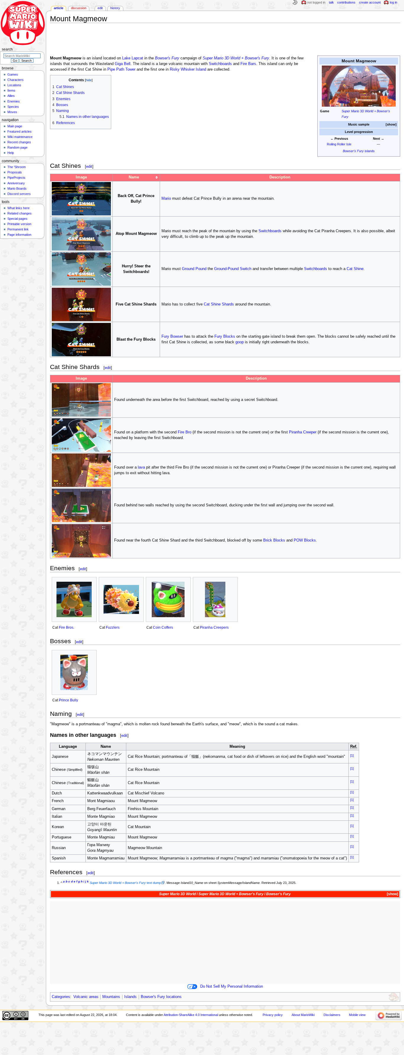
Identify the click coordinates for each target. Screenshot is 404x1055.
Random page (17, 147)
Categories (61, 997)
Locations (14, 85)
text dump (125, 883)
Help (10, 153)
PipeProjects (16, 177)
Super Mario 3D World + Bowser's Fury (236, 58)
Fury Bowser (172, 336)
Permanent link (18, 229)
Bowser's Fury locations (161, 997)
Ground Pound (194, 269)
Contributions (346, 2)
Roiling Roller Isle (339, 144)
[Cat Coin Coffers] (168, 599)
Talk (331, 2)
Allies (11, 95)
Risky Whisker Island (188, 69)
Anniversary (16, 183)
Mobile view (357, 1015)
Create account (370, 2)
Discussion (78, 8)
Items (11, 90)
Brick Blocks (274, 540)
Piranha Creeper (302, 432)
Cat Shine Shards (219, 304)
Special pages (17, 218)
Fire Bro (184, 432)
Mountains (111, 997)
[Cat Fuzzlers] (121, 599)
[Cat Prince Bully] (74, 672)
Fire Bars (248, 64)
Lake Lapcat (132, 58)
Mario (166, 198)
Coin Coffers (163, 627)
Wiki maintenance (20, 137)
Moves (12, 112)
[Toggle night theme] (295, 3)
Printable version (19, 224)
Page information (19, 234)
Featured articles (19, 131)
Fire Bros (66, 627)
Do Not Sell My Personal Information (231, 986)
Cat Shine (355, 269)
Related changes (19, 213)
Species (13, 106)
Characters (15, 80)
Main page (14, 126)
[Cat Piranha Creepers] (215, 599)
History (115, 8)
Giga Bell (122, 64)
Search (7, 49)
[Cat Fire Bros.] (74, 599)
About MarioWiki (303, 1015)
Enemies (13, 101)
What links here (18, 208)
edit (89, 166)
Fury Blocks (224, 336)
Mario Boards (17, 188)
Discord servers (19, 194)
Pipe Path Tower (121, 69)
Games (12, 74)
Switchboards (220, 64)
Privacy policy (273, 1015)
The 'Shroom (16, 167)
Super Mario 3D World (177, 894)
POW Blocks (305, 540)
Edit (100, 8)
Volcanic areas (85, 997)
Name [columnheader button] (134, 177)
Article (58, 8)
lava (141, 467)
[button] (391, 124)
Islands (130, 997)
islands (359, 151)
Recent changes (19, 142)
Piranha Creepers (214, 627)
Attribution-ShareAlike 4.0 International (191, 1015)
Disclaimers (332, 1015)
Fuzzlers (112, 627)
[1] (352, 755)
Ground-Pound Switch (232, 269)
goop (239, 342)
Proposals (14, 172)
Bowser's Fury (167, 58)
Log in (393, 2)
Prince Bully (68, 700)
